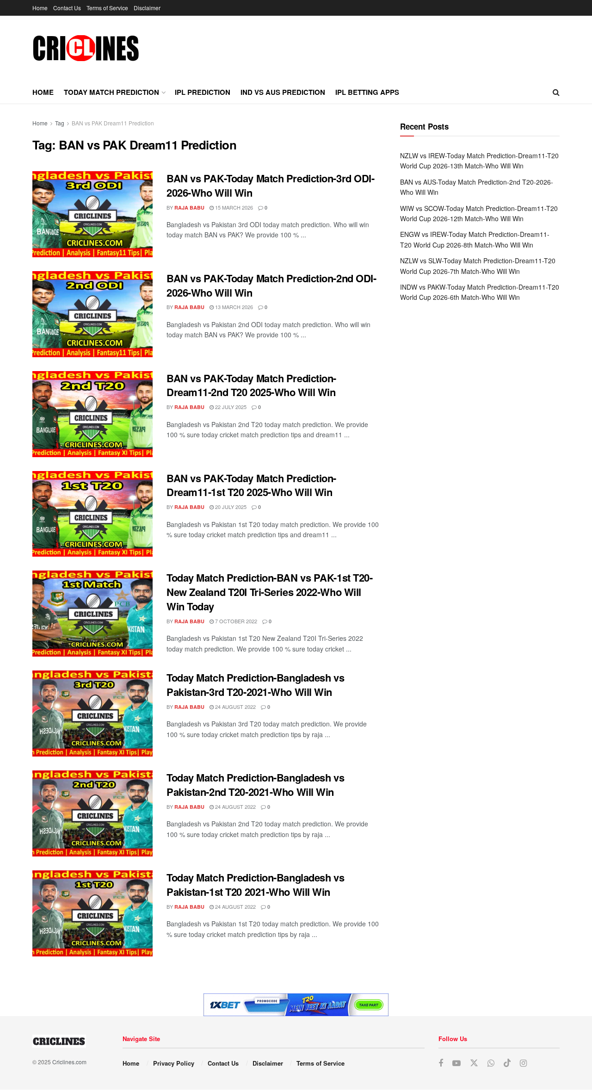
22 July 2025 (230, 406)
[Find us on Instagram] (523, 1063)
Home (40, 8)
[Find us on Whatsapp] (490, 1063)
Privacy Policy (173, 1063)
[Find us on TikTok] (507, 1063)
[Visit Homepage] (85, 48)
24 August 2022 (235, 706)
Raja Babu (189, 207)
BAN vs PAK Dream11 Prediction (113, 123)
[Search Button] (556, 92)
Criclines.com (69, 1062)
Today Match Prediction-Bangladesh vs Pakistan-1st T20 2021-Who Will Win (255, 884)
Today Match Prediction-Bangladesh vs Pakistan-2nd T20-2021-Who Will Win (255, 784)
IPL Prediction (202, 92)
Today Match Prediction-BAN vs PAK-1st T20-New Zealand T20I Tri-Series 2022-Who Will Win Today (269, 592)
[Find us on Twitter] (474, 1063)
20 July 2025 (230, 506)
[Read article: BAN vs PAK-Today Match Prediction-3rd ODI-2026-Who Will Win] (92, 214)
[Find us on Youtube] (456, 1063)
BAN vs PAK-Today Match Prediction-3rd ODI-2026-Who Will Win (270, 185)
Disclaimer (147, 8)
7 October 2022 (235, 621)
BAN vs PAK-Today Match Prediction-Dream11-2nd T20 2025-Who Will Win (251, 385)
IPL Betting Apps (367, 92)
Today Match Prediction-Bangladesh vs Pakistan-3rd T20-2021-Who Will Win (255, 684)
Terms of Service (107, 8)
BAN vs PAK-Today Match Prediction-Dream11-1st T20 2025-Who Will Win (251, 485)
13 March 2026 (233, 306)
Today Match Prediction (111, 92)
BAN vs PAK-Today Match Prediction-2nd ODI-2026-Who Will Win (271, 285)
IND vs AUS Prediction (282, 92)
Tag (59, 123)
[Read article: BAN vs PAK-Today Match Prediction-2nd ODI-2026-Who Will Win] (92, 314)
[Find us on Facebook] (440, 1063)
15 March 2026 (233, 207)
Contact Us (67, 8)
